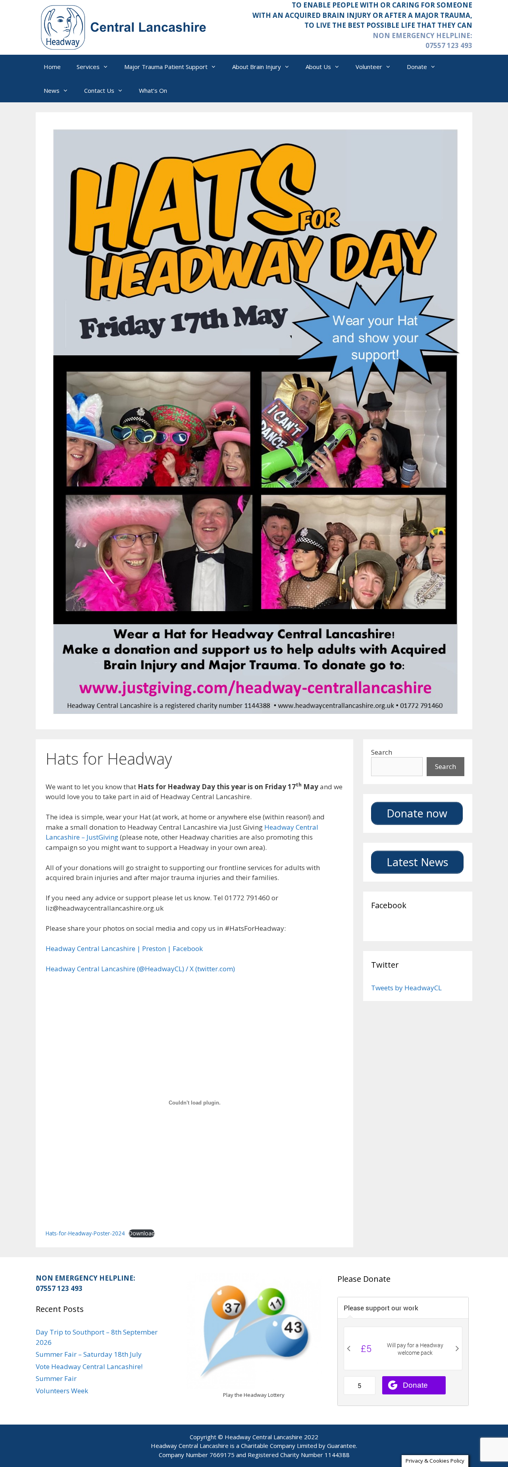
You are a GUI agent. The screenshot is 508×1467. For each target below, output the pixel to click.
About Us (318, 67)
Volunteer (369, 67)
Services (88, 67)
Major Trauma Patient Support (166, 67)
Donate (417, 67)
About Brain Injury (256, 67)
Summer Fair (56, 1378)
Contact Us (99, 90)
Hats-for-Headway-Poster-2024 (85, 1233)
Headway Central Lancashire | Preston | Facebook (124, 948)
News (52, 90)
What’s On (153, 90)
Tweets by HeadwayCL (406, 987)
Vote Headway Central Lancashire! (89, 1366)
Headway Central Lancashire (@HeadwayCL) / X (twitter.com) (140, 968)
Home (52, 67)
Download (142, 1233)
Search (381, 752)
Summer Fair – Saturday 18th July (89, 1354)
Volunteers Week (62, 1390)
